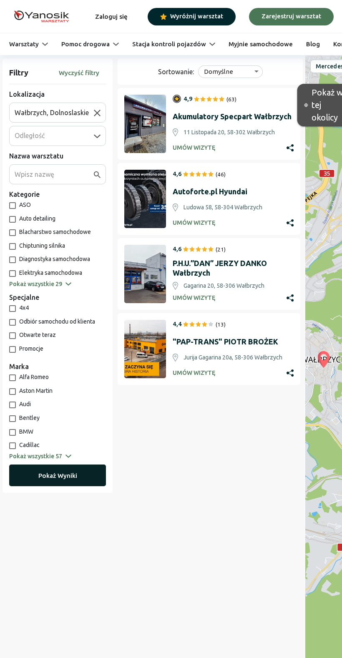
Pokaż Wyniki (57, 475)
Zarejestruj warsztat (291, 16)
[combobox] (54, 112)
